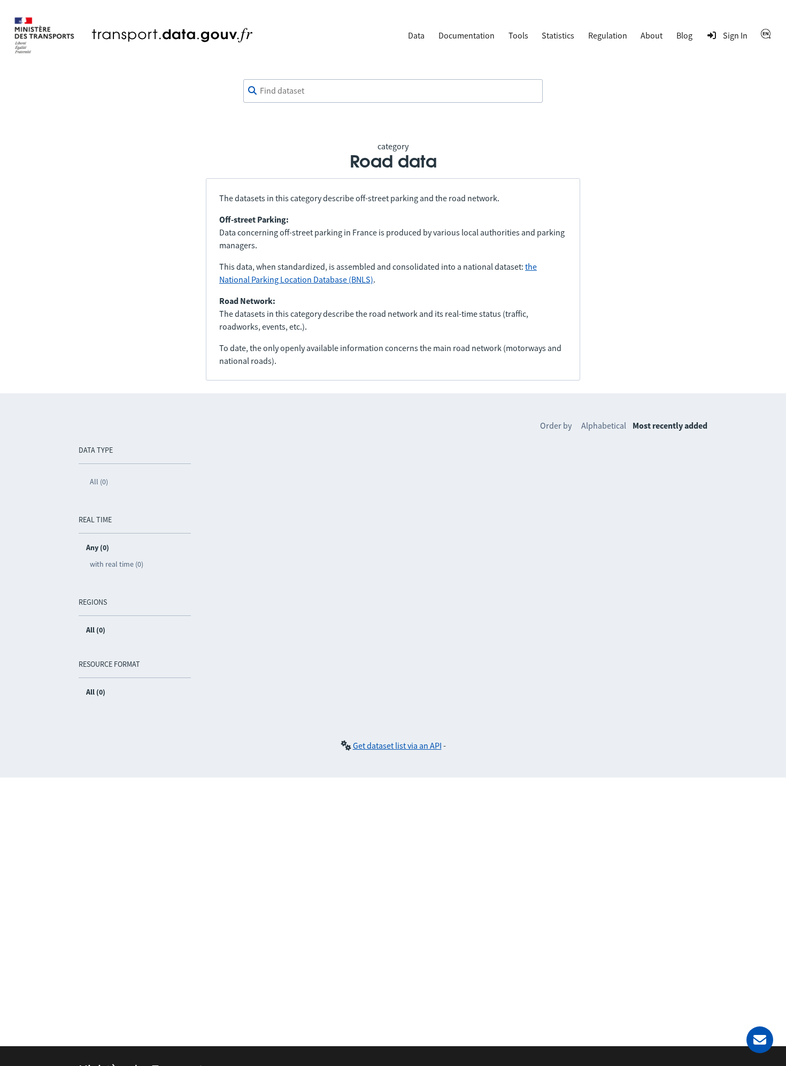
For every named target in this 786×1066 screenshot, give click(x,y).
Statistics (558, 35)
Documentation (466, 35)
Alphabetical (603, 425)
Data (416, 35)
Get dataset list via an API (397, 745)
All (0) (99, 481)
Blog (684, 35)
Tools (518, 35)
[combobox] (393, 91)
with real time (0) (116, 564)
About (651, 35)
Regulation (607, 35)
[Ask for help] (759, 1039)
